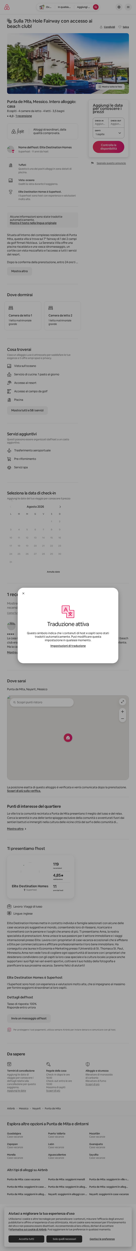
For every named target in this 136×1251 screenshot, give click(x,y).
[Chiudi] (23, 593)
